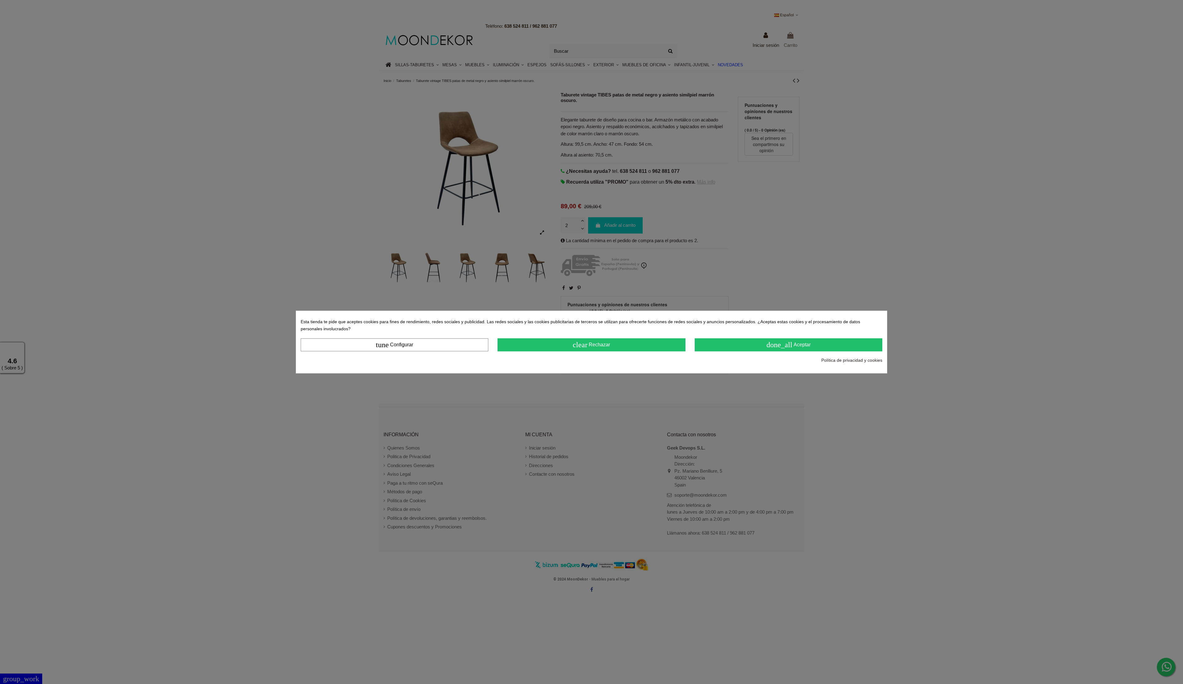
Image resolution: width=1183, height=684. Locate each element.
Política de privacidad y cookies (851, 360)
